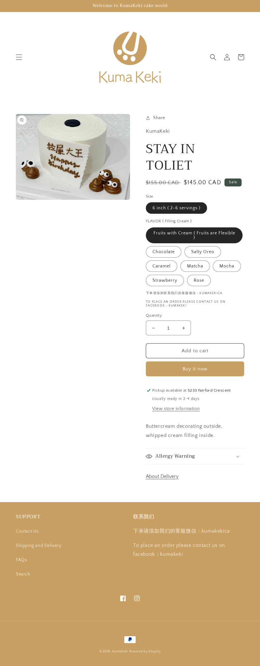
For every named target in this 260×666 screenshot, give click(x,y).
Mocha (226, 266)
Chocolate (164, 251)
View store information (176, 408)
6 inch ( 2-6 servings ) (176, 208)
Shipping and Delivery (39, 545)
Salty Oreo (202, 251)
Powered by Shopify (145, 651)
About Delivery (162, 476)
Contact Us (27, 531)
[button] (19, 57)
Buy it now (195, 369)
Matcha (195, 266)
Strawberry (165, 280)
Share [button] (159, 117)
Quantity (154, 315)
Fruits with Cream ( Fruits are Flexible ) (194, 235)
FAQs (21, 559)
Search (23, 574)
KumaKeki (120, 651)
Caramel (162, 266)
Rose (199, 280)
